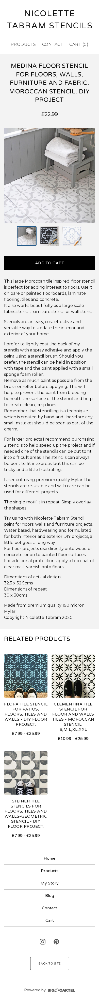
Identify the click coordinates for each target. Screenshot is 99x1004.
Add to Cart (49, 263)
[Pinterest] (56, 942)
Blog (49, 895)
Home (49, 858)
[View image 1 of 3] (27, 236)
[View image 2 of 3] (49, 236)
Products (23, 44)
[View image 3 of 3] (72, 236)
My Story (50, 883)
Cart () (78, 44)
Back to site (50, 963)
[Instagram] (43, 942)
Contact (52, 44)
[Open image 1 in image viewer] (49, 175)
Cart (49, 920)
